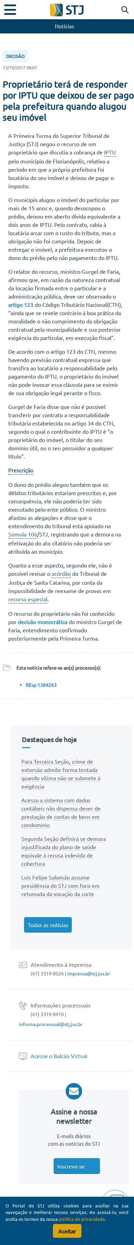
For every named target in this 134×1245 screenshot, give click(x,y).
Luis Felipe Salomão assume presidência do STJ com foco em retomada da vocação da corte (60, 885)
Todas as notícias (48, 924)
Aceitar (67, 1230)
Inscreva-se (71, 1166)
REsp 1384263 (41, 685)
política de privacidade (82, 1219)
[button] (123, 10)
